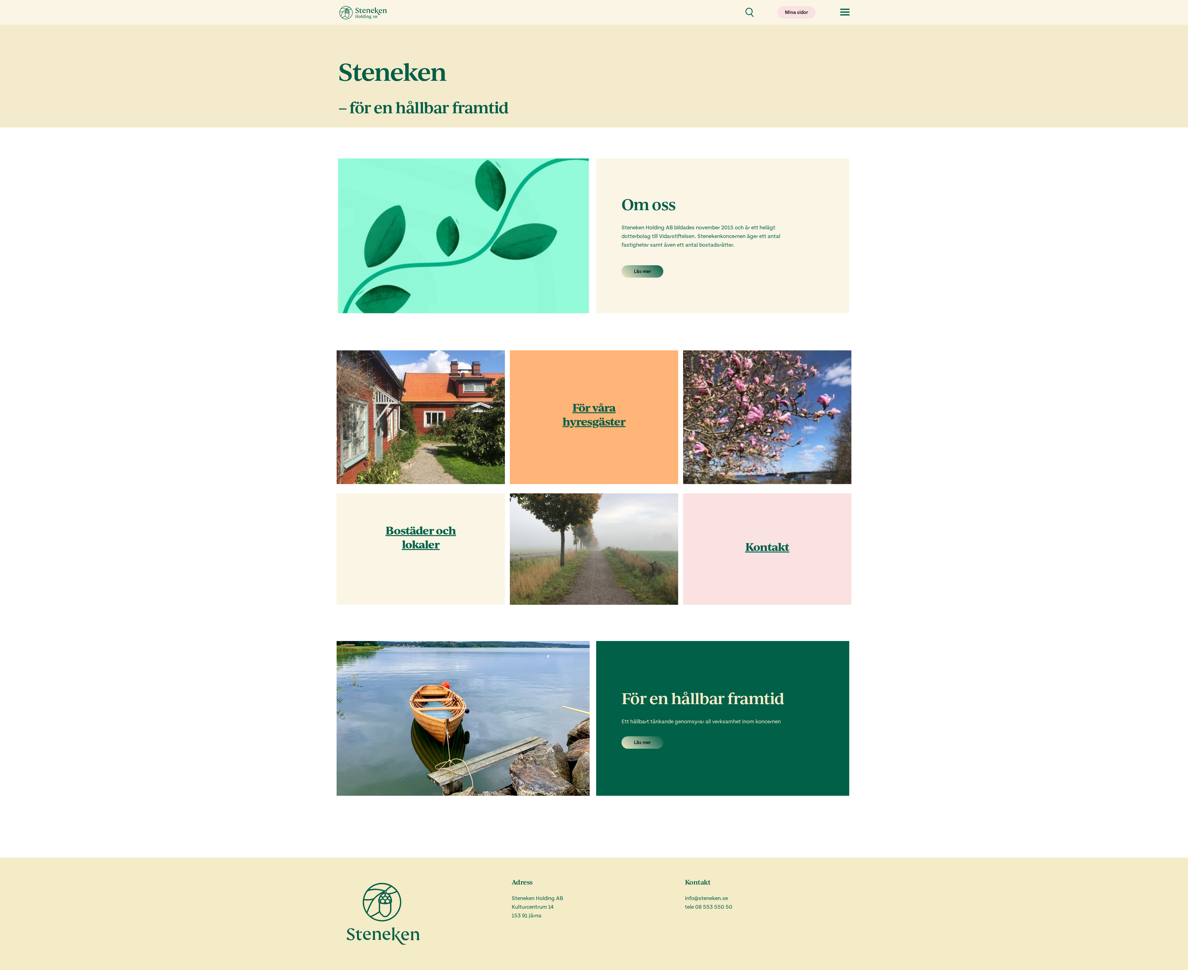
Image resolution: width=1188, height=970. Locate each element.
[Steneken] (363, 12)
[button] (796, 12)
